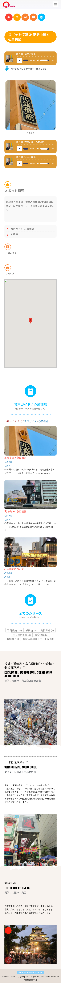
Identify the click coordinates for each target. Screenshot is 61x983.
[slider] (25, 60)
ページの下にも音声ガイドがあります (29, 68)
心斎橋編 (29, 228)
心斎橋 (14, 234)
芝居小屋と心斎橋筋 (15, 457)
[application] (35, 60)
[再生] (19, 60)
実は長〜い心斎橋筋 (15, 511)
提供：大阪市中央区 (15, 892)
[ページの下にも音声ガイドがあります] (6, 68)
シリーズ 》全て (13, 421)
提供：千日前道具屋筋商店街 (20, 771)
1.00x (52, 60)
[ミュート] (38, 60)
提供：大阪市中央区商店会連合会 (22, 680)
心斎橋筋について (14, 569)
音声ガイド (17, 228)
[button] (55, 4)
